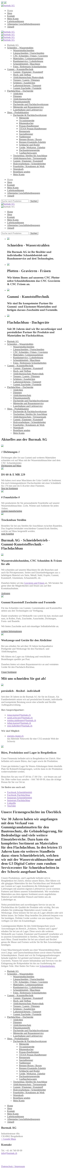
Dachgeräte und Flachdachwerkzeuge (31, 104)
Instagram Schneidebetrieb (19, 797)
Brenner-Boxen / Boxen (30, 139)
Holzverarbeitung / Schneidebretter (29, 163)
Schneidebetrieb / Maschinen (26, 64)
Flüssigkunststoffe (21, 101)
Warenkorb (18, 169)
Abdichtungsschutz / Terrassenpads (29, 158)
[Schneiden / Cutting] (8, 32)
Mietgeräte (24, 118)
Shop (9, 13)
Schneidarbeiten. (47, 966)
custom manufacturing (11, 511)
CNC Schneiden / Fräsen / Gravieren (30, 56)
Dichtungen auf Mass (11, 465)
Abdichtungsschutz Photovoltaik (28, 77)
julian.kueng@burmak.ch (19, 723)
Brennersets (24, 131)
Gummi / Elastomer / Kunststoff (28, 72)
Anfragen (5, 593)
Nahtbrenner (25, 136)
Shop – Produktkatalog (18, 112)
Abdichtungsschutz (22, 99)
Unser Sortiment (9, 672)
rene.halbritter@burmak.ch (19, 726)
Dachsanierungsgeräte (29, 150)
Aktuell (10, 26)
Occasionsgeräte (26, 120)
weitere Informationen (11, 631)
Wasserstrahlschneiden (23, 50)
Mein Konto (13, 18)
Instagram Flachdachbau (18, 800)
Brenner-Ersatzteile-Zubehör (32, 142)
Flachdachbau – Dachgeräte (20, 91)
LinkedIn (11, 803)
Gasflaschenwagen (28, 153)
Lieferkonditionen (15, 21)
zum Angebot (7, 534)
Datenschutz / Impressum (13, 1166)
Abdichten (18, 93)
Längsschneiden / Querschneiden (28, 53)
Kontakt (11, 16)
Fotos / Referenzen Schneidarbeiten (29, 66)
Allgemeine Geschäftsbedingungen (23, 24)
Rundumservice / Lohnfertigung (28, 61)
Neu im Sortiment (9, 488)
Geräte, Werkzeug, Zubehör (32, 147)
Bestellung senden (21, 171)
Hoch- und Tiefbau (22, 74)
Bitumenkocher (26, 123)
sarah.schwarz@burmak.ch (20, 717)
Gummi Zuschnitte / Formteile (27, 88)
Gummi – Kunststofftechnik (20, 69)
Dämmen (17, 96)
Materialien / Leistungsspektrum (28, 58)
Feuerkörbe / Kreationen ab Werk (29, 166)
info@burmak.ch (9, 1153)
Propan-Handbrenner (29, 126)
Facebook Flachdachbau (18, 795)
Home (10, 10)
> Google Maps (8, 1139)
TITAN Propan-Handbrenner (33, 128)
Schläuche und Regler (29, 145)
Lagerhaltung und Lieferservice (28, 109)
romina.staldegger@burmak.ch (21, 720)
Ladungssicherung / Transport (27, 85)
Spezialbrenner (26, 134)
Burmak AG (13, 45)
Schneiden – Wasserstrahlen (20, 47)
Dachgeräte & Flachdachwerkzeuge (30, 115)
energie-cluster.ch (15, 736)
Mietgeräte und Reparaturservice (28, 107)
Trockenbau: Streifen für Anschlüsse (30, 155)
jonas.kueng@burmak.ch (19, 715)
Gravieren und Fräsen (34, 583)
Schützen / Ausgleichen (24, 82)
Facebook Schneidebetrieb (19, 792)
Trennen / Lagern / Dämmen (26, 80)
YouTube (11, 806)
